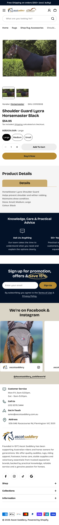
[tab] (24, 183)
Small (28, 137)
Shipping (18, 124)
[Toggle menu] (4, 10)
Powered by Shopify (38, 520)
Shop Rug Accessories (31, 28)
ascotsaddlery (50, 367)
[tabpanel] (29, 198)
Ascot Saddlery (19, 520)
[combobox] (29, 18)
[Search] (52, 18)
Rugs (14, 28)
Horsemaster (17, 104)
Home (5, 28)
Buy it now (29, 156)
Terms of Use (45, 292)
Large (6, 137)
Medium (17, 137)
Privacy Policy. (29, 296)
